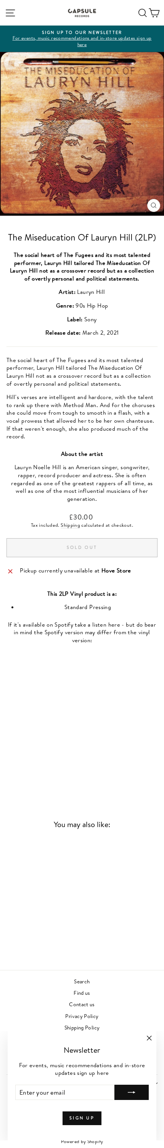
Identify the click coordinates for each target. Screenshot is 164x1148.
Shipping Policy (82, 1027)
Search (82, 981)
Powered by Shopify (82, 1141)
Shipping (70, 525)
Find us (82, 992)
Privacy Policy (81, 1016)
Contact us (82, 1004)
